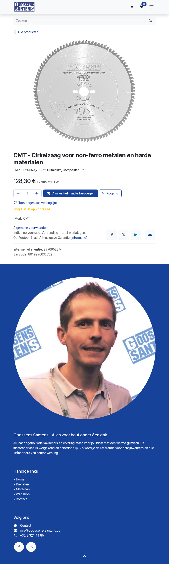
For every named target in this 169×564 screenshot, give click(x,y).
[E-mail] (150, 235)
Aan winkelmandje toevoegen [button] (73, 193)
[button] (84, 556)
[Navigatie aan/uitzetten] (151, 7)
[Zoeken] (150, 21)
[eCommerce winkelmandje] (132, 7)
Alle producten (28, 32)
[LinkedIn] (136, 235)
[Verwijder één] (18, 193)
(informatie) (78, 238)
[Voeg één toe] (37, 193)
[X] (124, 235)
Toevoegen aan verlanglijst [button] (38, 203)
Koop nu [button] (112, 193)
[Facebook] (112, 235)
